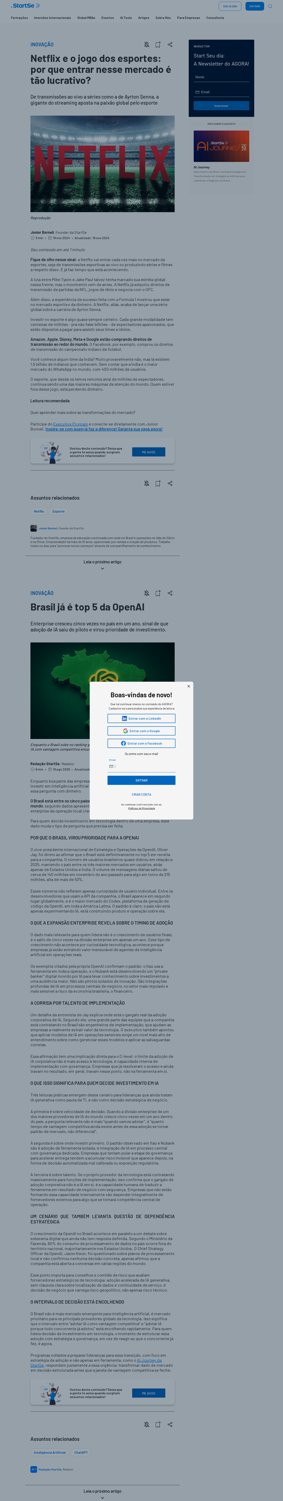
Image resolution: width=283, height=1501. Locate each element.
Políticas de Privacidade (141, 808)
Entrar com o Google (145, 731)
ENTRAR (142, 780)
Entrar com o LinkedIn (145, 718)
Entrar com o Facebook (145, 743)
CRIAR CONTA (141, 794)
